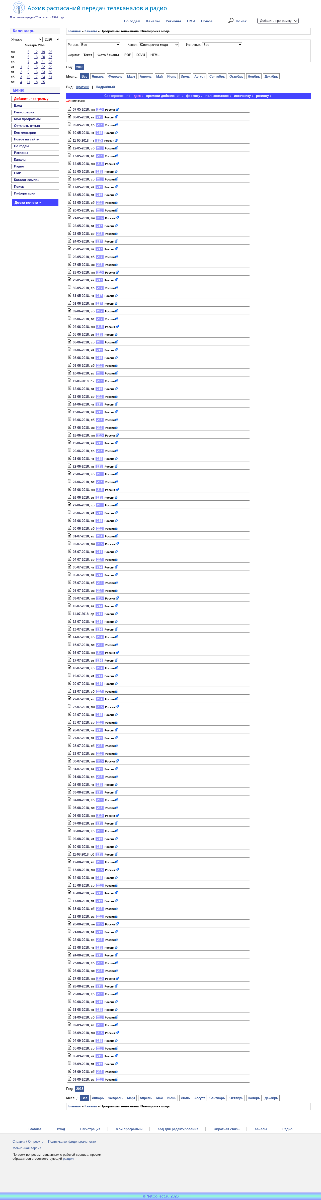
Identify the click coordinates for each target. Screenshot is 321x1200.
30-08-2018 (81, 1002)
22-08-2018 (81, 940)
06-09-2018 (81, 1056)
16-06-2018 (81, 420)
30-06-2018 (81, 528)
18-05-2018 (81, 195)
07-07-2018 (81, 583)
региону (262, 96)
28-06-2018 (81, 513)
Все (84, 76)
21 (43, 62)
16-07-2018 (81, 653)
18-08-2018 (81, 909)
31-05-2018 (81, 296)
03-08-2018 (81, 792)
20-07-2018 (81, 684)
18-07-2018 (81, 668)
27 (50, 57)
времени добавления (163, 96)
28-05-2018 (81, 272)
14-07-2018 (81, 637)
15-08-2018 (81, 885)
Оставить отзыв (27, 126)
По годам (132, 21)
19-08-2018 (81, 916)
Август (199, 76)
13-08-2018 (81, 870)
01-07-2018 (81, 536)
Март (131, 76)
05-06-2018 (81, 334)
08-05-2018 (81, 117)
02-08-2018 (81, 784)
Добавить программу (276, 21)
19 (43, 52)
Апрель (146, 76)
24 (43, 77)
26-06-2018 (81, 497)
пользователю (217, 96)
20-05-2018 (81, 210)
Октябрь (236, 76)
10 (28, 77)
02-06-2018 (81, 311)
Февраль (115, 76)
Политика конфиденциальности (72, 1141)
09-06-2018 (81, 365)
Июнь (171, 76)
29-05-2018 (81, 280)
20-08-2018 (81, 924)
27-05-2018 (81, 265)
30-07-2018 (81, 761)
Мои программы (27, 119)
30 (50, 72)
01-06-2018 (81, 303)
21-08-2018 (81, 932)
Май (159, 76)
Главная (74, 31)
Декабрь (271, 76)
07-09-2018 (81, 1064)
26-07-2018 (81, 730)
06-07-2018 (81, 575)
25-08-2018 (81, 963)
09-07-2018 (81, 598)
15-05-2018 (81, 171)
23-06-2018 (81, 474)
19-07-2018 (81, 676)
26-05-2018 (81, 257)
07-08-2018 (81, 823)
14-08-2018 (81, 878)
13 (36, 57)
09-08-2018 (81, 839)
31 (50, 77)
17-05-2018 (81, 187)
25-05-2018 (81, 249)
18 (36, 82)
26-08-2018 (81, 971)
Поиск (241, 21)
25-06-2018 (81, 490)
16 (36, 72)
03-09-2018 (81, 1033)
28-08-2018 (81, 986)
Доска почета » (28, 203)
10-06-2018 (81, 373)
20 (43, 57)
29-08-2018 (81, 994)
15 (36, 67)
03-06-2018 (81, 319)
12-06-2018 (81, 389)
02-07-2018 (81, 544)
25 (43, 82)
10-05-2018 (81, 133)
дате (137, 96)
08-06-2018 (81, 358)
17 (36, 77)
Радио (19, 166)
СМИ (191, 21)
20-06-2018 (81, 451)
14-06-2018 (81, 404)
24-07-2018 (81, 715)
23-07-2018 (81, 707)
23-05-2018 (81, 234)
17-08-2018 (81, 901)
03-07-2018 (81, 552)
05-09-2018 (81, 1048)
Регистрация (90, 1129)
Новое (206, 21)
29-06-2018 (81, 521)
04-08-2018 (81, 800)
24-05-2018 (81, 241)
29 (50, 67)
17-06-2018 (81, 428)
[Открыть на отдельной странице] (117, 109)
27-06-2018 (81, 505)
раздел (68, 1158)
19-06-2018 (81, 443)
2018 (79, 67)
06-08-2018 (81, 816)
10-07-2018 (81, 606)
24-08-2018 (81, 955)
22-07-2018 (81, 699)
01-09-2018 (81, 1017)
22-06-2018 (81, 466)
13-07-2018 (81, 629)
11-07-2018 (81, 614)
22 (43, 67)
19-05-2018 (81, 203)
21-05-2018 (81, 218)
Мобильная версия (27, 1148)
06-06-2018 (81, 342)
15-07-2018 (81, 645)
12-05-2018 (81, 148)
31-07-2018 (81, 769)
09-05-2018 (81, 125)
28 (50, 62)
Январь (98, 76)
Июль (185, 76)
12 (36, 52)
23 (43, 72)
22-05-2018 (81, 226)
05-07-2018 (81, 567)
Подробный (105, 87)
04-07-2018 (81, 559)
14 (36, 62)
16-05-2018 (81, 179)
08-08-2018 (81, 831)
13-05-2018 (81, 156)
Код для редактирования (178, 1129)
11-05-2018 (81, 140)
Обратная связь (226, 1129)
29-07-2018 (81, 753)
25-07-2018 (81, 722)
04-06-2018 (81, 327)
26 (50, 52)
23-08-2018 (81, 947)
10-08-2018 (81, 847)
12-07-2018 (81, 622)
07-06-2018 (81, 350)
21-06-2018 (81, 459)
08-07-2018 (81, 590)
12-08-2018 (81, 862)
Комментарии (25, 132)
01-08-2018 (81, 777)
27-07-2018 (81, 738)
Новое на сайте (26, 139)
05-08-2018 (81, 808)
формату (193, 96)
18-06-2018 (81, 435)
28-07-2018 (81, 746)
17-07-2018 (81, 660)
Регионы (173, 21)
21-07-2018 (81, 691)
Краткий (82, 87)
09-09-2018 (81, 1079)
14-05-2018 (81, 164)
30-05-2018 (81, 288)
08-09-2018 (81, 1072)
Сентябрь (217, 76)
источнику (242, 96)
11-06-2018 (81, 381)
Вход (61, 1129)
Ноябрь (254, 76)
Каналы (153, 21)
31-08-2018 (81, 1010)
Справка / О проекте (28, 1141)
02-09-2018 (81, 1025)
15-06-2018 (81, 412)
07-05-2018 (81, 109)
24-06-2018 (81, 482)
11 (28, 82)
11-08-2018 (81, 854)
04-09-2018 (81, 1041)
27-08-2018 (81, 978)
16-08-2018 (81, 893)
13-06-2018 (81, 396)
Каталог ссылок (26, 180)
